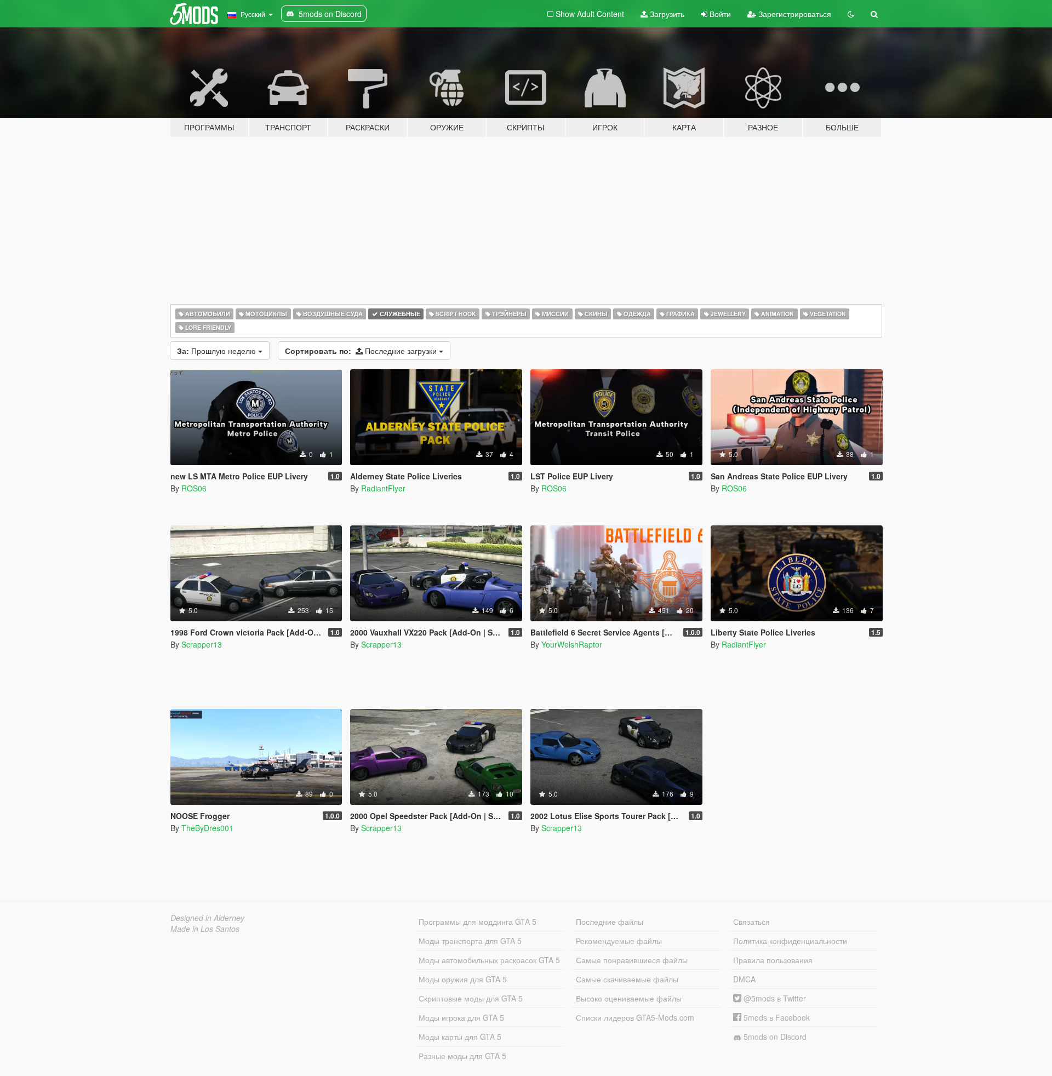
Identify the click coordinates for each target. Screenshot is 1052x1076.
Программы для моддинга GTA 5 (477, 921)
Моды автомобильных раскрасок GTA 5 (489, 959)
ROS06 (194, 488)
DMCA (744, 979)
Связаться (751, 921)
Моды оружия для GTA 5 (463, 979)
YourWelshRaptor (571, 644)
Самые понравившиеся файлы (632, 959)
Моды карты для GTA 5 (460, 1036)
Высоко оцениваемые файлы (629, 998)
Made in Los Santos (204, 928)
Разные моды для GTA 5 (462, 1055)
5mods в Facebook (775, 1017)
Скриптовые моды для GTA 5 (471, 998)
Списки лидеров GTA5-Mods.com (635, 1017)
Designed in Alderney (207, 917)
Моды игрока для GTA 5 (461, 1017)
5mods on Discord (774, 1036)
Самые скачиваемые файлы (627, 979)
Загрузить (666, 13)
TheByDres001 (207, 827)
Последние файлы (609, 921)
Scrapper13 (201, 644)
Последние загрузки (362, 350)
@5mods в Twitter (773, 998)
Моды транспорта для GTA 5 (470, 940)
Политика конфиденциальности (790, 940)
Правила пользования (773, 959)
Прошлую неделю (217, 350)
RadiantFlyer (383, 488)
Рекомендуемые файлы (619, 940)
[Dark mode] (850, 13)
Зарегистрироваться (793, 13)
